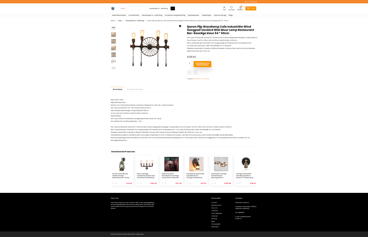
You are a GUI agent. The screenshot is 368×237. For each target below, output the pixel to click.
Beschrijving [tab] (117, 89)
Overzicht (214, 211)
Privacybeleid (215, 224)
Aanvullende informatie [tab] (135, 89)
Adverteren (215, 227)
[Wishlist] (231, 7)
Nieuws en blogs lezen (251, 1)
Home (113, 21)
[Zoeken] (173, 8)
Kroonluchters (134, 15)
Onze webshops (216, 213)
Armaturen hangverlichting (175, 15)
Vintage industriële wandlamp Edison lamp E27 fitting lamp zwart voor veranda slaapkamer (244, 177)
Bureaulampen (193, 15)
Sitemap (214, 219)
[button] (180, 26)
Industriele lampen (119, 15)
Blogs (231, 15)
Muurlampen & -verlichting (152, 15)
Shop (120, 21)
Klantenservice (216, 205)
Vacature (214, 216)
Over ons (214, 208)
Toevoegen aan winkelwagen (202, 64)
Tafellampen (206, 15)
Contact (214, 203)
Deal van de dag (220, 15)
